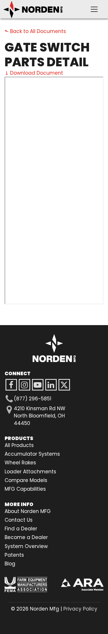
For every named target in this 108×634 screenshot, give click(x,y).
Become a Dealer (26, 537)
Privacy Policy (80, 608)
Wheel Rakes (20, 462)
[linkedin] (51, 385)
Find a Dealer (21, 528)
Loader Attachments (30, 471)
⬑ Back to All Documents (35, 31)
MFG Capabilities (25, 488)
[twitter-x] (64, 385)
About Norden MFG (28, 511)
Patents (14, 554)
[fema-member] (26, 584)
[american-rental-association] (82, 584)
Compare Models (26, 480)
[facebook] (11, 385)
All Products (19, 445)
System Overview (26, 546)
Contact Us (19, 519)
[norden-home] (42, 9)
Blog (10, 563)
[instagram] (37, 385)
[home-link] (54, 348)
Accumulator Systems (32, 453)
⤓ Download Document (34, 72)
